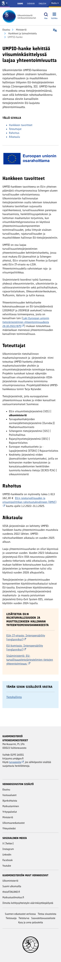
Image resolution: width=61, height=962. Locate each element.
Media (54, 3)
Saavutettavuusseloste (43, 918)
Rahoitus (14, 132)
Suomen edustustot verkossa (20, 913)
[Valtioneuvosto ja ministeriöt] (5, 3)
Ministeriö (21, 29)
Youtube (6, 865)
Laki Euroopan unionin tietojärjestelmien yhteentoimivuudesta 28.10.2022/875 (25, 322)
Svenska (31, 3)
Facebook (7, 860)
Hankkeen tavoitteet (20, 125)
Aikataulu (14, 136)
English (42, 3)
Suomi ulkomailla (11, 886)
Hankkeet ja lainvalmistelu (22, 33)
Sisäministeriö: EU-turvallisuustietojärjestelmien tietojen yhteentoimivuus (29, 659)
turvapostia (15, 762)
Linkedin (6, 854)
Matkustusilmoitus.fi (13, 897)
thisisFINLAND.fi (11, 891)
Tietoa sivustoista (47, 913)
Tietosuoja (11, 918)
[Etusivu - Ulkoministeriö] (20, 16)
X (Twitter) (8, 843)
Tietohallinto (14, 697)
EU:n (29, 500)
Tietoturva (24, 918)
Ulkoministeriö (10, 880)
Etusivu (6, 29)
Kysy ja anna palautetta (30, 922)
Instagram (8, 849)
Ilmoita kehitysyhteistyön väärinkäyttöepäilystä (27, 902)
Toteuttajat (15, 129)
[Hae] (45, 14)
